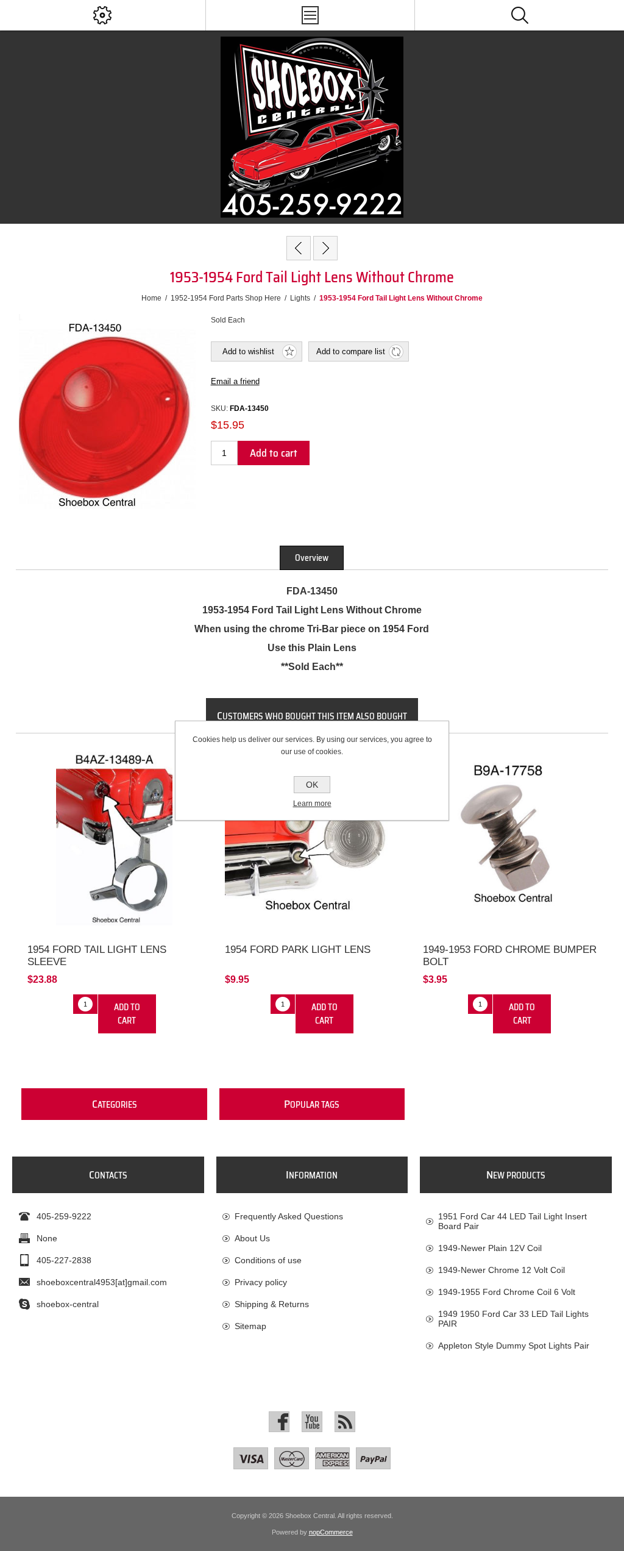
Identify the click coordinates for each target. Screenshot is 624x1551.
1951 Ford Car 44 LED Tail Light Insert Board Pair (512, 1221)
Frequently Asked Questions (289, 1216)
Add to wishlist (248, 351)
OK (312, 785)
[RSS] (345, 1422)
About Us (252, 1238)
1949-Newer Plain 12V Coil (490, 1248)
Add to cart (273, 453)
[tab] (312, 558)
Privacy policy (261, 1282)
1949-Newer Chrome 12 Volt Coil (501, 1270)
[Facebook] (279, 1422)
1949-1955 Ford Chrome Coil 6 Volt (506, 1292)
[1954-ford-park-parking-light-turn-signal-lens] (312, 838)
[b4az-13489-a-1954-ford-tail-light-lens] (114, 838)
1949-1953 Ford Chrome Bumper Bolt (510, 956)
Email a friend (235, 381)
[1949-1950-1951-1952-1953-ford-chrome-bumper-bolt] (510, 838)
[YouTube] (312, 1422)
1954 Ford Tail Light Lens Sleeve (96, 956)
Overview (311, 558)
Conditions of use (268, 1260)
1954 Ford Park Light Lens (297, 949)
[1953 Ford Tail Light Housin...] (325, 248)
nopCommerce (331, 1532)
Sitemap (250, 1326)
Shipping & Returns (272, 1304)
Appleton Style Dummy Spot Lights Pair (513, 1345)
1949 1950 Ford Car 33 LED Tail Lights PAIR (513, 1318)
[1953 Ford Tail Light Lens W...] (298, 248)
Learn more (312, 803)
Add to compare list (350, 351)
